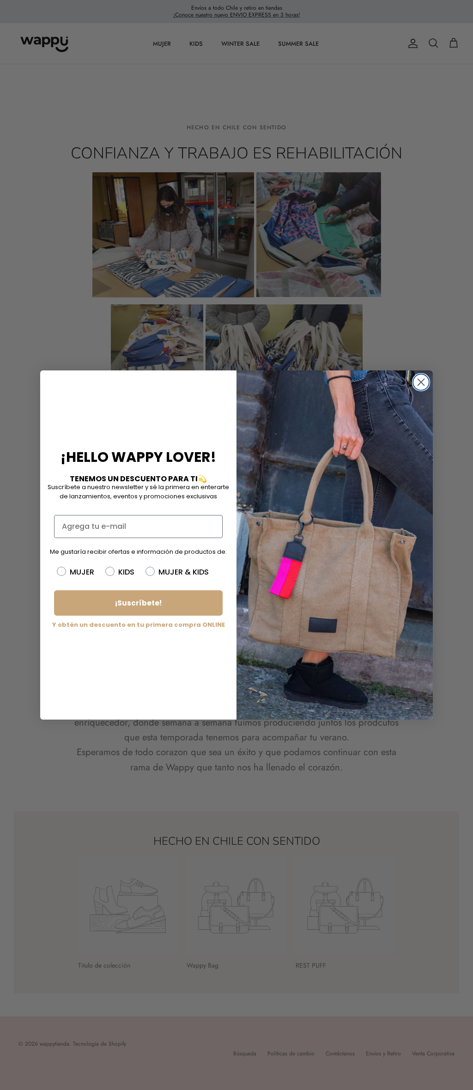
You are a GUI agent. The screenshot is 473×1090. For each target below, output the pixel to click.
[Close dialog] (421, 382)
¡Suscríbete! (138, 603)
